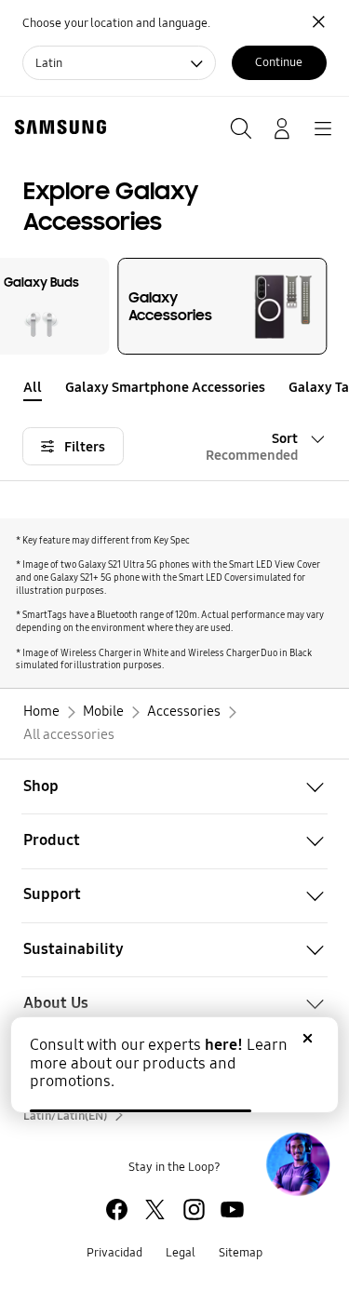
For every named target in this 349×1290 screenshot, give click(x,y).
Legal (180, 1252)
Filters (84, 446)
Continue (278, 62)
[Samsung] (56, 127)
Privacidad (114, 1252)
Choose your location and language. (116, 23)
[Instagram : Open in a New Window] (194, 1209)
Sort (252, 447)
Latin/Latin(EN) (65, 1115)
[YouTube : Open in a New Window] (232, 1209)
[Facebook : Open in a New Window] (116, 1209)
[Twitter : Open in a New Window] (155, 1209)
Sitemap (240, 1252)
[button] (337, 388)
